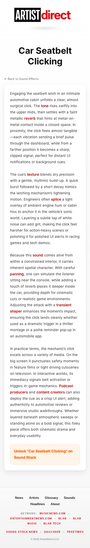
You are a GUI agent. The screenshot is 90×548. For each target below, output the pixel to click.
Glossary (51, 497)
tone (45, 106)
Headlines (37, 504)
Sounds (69, 497)
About (55, 504)
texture (33, 174)
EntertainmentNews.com (31, 518)
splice (56, 199)
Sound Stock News (22, 531)
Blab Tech (52, 523)
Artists (34, 497)
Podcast (66, 386)
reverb (30, 118)
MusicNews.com (53, 513)
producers (19, 392)
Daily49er (52, 531)
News (19, 497)
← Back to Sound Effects (21, 79)
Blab (62, 518)
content (42, 392)
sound (38, 255)
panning (17, 274)
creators (57, 392)
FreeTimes (75, 531)
